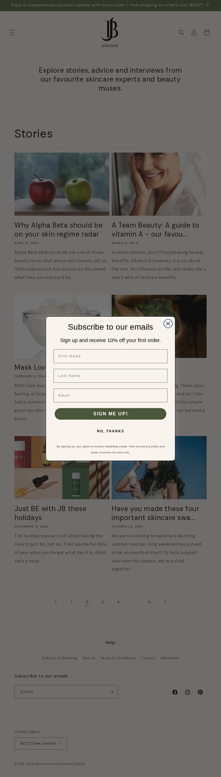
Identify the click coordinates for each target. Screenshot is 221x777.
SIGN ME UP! (110, 413)
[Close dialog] (168, 323)
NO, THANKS (110, 431)
